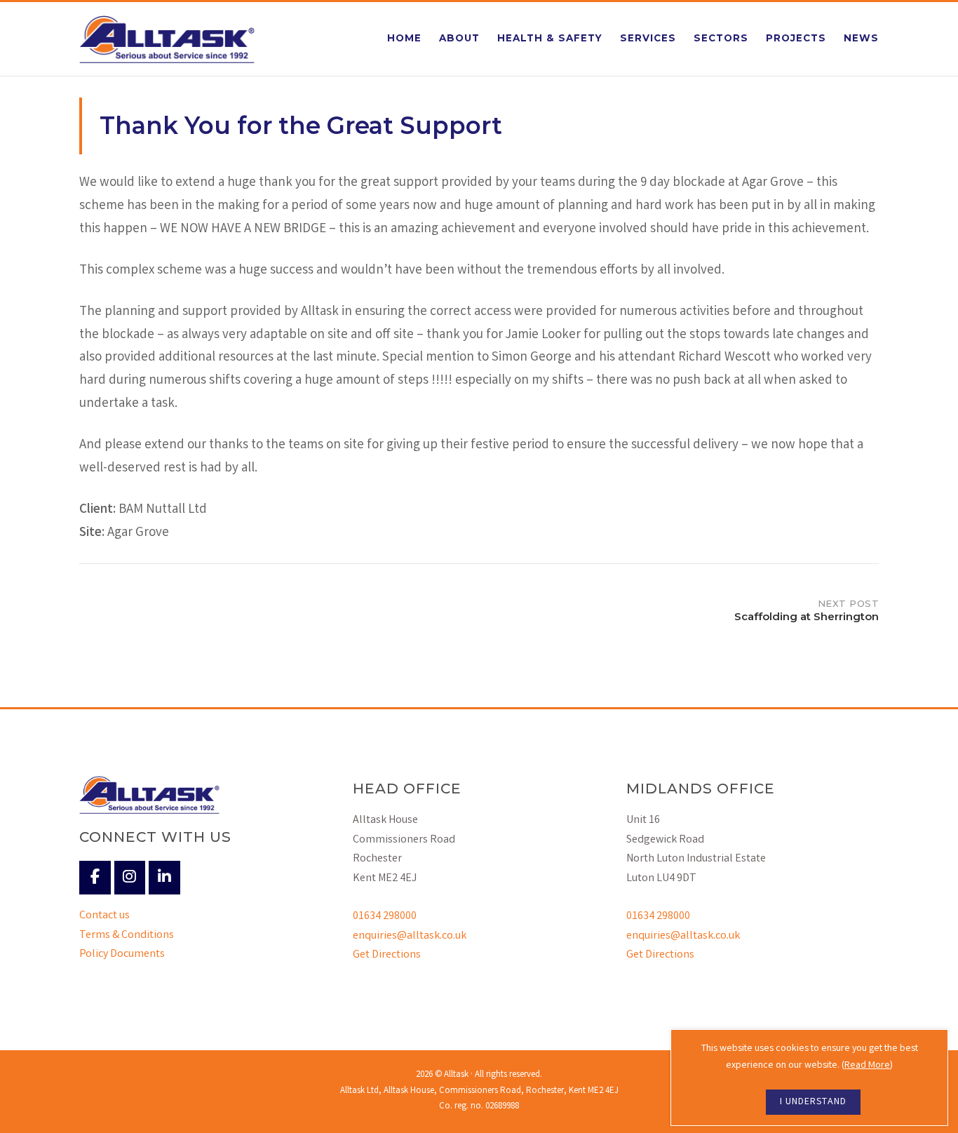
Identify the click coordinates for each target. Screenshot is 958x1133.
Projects (796, 37)
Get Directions (387, 955)
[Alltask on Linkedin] (164, 877)
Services (648, 37)
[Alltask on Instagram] (130, 877)
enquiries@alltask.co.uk (409, 936)
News (861, 37)
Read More (867, 1066)
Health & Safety (549, 37)
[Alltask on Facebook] (95, 877)
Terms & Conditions (126, 935)
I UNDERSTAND (813, 1102)
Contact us (104, 916)
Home (404, 37)
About (459, 37)
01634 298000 (385, 917)
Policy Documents (122, 954)
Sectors (721, 37)
